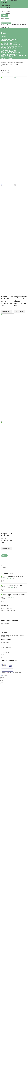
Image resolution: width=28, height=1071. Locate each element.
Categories (3, 36)
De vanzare (5, 565)
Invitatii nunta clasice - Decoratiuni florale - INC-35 (16, 595)
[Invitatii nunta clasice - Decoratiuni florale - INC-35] (3, 598)
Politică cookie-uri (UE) (6, 647)
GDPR (2, 654)
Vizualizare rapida (6, 294)
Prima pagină (4, 62)
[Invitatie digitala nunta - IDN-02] (3, 579)
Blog (2, 657)
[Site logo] (3, 8)
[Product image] (7, 238)
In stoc (4, 567)
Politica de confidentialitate (7, 645)
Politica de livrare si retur (6, 649)
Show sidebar (5, 68)
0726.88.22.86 (14, 0)
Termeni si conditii (5, 642)
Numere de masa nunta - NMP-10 (15, 585)
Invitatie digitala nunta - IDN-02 (15, 576)
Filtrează (4, 555)
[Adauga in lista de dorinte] (10, 294)
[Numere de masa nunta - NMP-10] (3, 588)
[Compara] (3, 294)
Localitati (12, 64)
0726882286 (7, 7)
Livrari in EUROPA (5, 652)
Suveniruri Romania (18, 62)
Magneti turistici (4, 64)
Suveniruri (10, 62)
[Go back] (3, 30)
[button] (6, 311)
